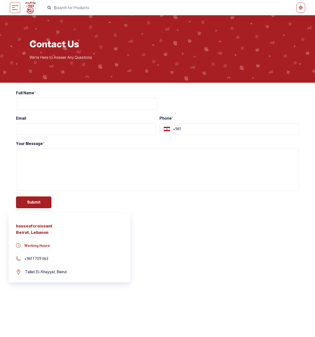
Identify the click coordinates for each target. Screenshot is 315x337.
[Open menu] (15, 7)
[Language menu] (300, 8)
